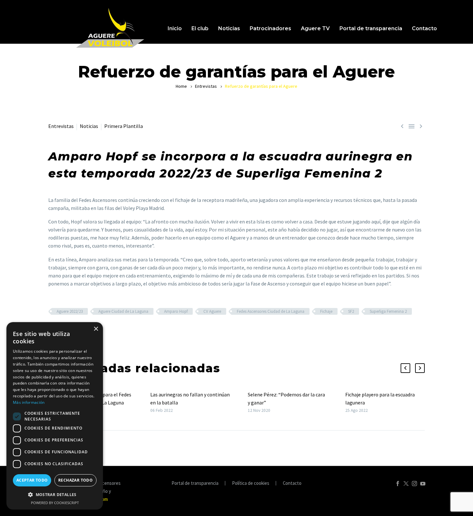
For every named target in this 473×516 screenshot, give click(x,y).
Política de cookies (250, 483)
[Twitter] (406, 483)
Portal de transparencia (370, 28)
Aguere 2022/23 (70, 311)
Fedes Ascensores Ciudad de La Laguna (270, 311)
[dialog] (54, 416)
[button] (405, 368)
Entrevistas (206, 86)
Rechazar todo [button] (75, 480)
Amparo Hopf (176, 311)
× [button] (95, 329)
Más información (29, 402)
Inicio (175, 28)
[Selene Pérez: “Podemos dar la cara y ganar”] (245, 402)
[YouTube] (422, 483)
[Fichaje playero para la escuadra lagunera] (343, 402)
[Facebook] (397, 483)
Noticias (229, 28)
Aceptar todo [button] (32, 480)
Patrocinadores (270, 28)
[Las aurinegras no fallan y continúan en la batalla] (148, 402)
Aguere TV (315, 28)
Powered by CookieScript (55, 502)
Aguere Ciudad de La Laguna (123, 311)
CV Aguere (212, 311)
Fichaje (326, 311)
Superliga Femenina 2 (388, 311)
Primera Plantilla (123, 126)
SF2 (351, 311)
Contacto (424, 28)
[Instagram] (414, 483)
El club (200, 28)
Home (181, 86)
